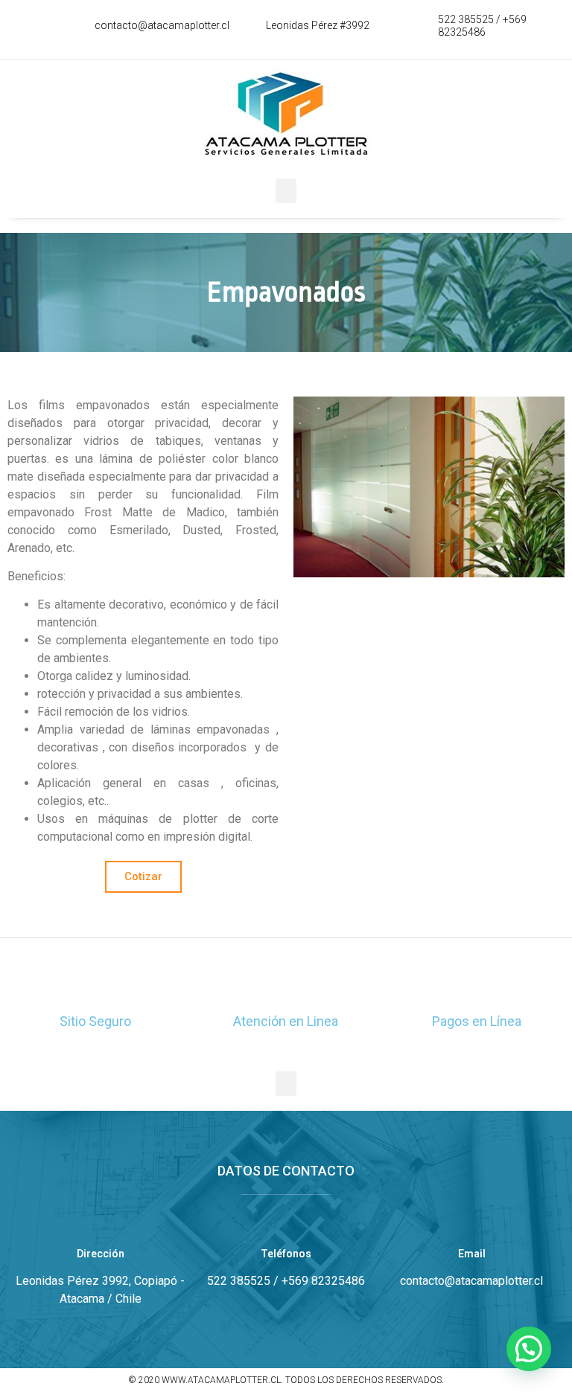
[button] (286, 191)
